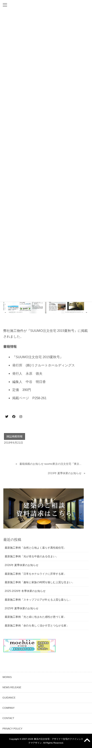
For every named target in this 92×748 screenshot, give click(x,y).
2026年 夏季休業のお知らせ (21, 565)
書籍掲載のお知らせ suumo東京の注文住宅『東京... (50, 463)
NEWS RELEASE (11, 687)
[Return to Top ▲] (87, 740)
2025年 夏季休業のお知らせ (21, 608)
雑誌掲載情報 (14, 436)
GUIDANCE (8, 697)
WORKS (7, 677)
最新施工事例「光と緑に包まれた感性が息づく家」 (35, 616)
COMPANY (8, 708)
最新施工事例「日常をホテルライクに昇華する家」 (35, 573)
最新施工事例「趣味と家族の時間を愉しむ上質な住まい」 (39, 582)
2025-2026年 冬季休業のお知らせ (25, 591)
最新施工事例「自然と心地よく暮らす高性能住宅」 (35, 547)
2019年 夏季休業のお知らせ (65, 473)
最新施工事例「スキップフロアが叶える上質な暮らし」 (38, 599)
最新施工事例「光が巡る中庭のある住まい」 (31, 556)
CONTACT (8, 718)
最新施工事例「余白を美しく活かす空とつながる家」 (37, 625)
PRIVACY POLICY (12, 728)
